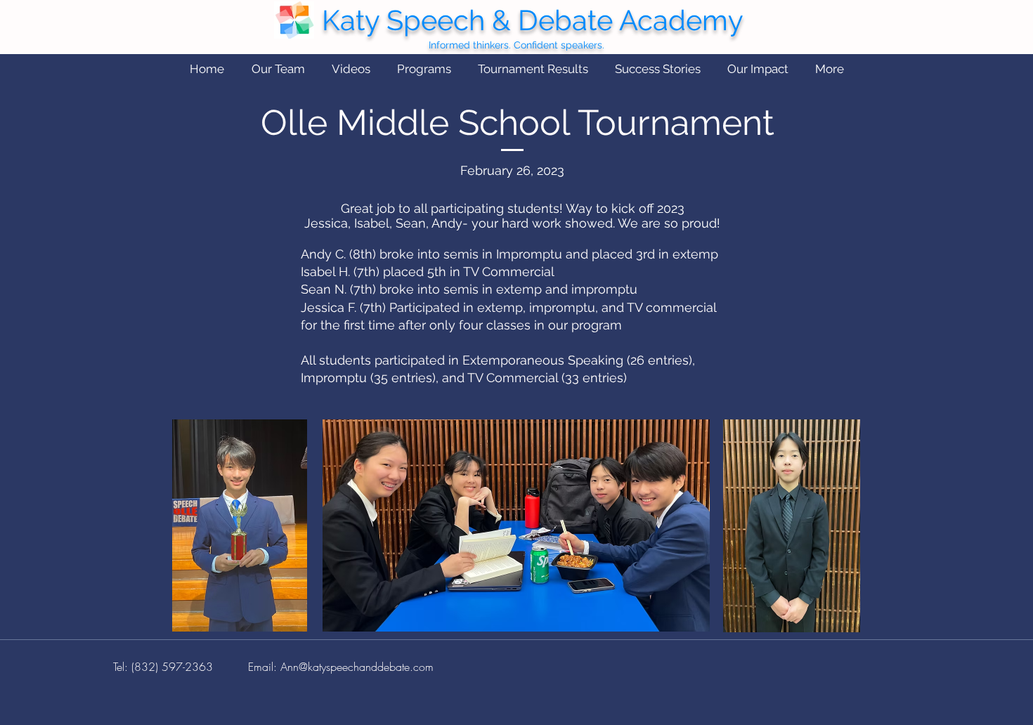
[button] (278, 69)
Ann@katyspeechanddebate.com (357, 666)
